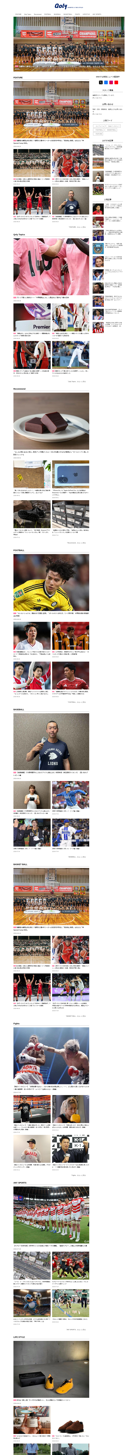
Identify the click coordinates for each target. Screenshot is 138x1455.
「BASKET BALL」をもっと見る (75, 1016)
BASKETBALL (111, 130)
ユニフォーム (100, 126)
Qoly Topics (19, 234)
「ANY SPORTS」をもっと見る (75, 1329)
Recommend (19, 389)
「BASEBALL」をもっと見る (76, 857)
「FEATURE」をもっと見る (77, 227)
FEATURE (18, 77)
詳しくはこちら (97, 98)
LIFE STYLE (19, 1337)
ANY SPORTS (19, 1183)
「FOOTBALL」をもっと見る (76, 702)
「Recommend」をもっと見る (76, 543)
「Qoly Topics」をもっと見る (76, 381)
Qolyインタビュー (114, 126)
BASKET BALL (20, 864)
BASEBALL (18, 709)
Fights (16, 1023)
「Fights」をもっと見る (78, 1175)
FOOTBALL (18, 550)
